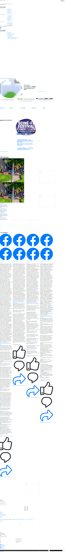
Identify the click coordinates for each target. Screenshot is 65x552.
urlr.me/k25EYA (28, 356)
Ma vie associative (10, 24)
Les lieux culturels (9, 22)
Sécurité (8, 12)
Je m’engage (9, 16)
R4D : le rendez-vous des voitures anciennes (25, 144)
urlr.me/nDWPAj (42, 380)
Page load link (2, 520)
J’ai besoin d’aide (9, 17)
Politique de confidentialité (29, 519)
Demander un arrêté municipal (11, 38)
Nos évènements (9, 23)
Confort (62, 0)
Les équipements (9, 13)
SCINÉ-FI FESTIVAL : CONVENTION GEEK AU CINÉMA (25, 134)
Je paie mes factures (10, 36)
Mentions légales (22, 519)
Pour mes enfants (9, 15)
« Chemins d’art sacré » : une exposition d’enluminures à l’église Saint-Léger (25, 141)
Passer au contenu (2, 0)
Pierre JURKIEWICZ (5, 78)
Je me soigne (9, 20)
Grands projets (9, 10)
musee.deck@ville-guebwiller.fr (30, 342)
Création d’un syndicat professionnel (12, 37)
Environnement (9, 11)
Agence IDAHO (17, 519)
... (17, 310)
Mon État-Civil (9, 33)
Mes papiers (9, 32)
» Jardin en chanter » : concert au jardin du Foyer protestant (25, 148)
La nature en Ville (9, 25)
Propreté (8, 19)
